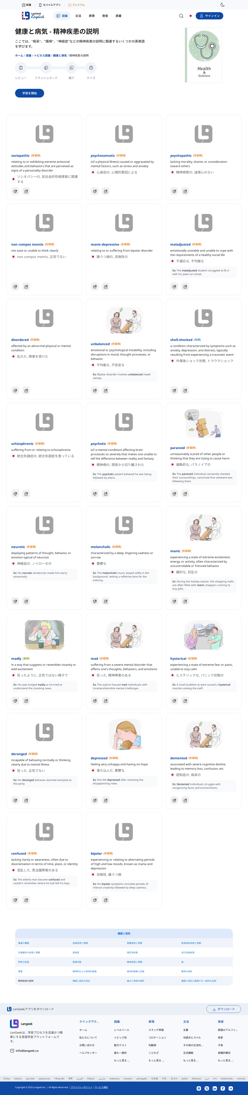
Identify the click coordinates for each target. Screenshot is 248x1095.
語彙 (28, 55)
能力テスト (120, 1045)
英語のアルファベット (228, 1030)
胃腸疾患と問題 (134, 943)
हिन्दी (70, 1078)
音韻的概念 (224, 1052)
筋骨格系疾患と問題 (191, 943)
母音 (220, 1037)
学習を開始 (29, 93)
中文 (164, 1078)
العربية (80, 1078)
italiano (18, 1078)
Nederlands (227, 1078)
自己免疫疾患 (187, 952)
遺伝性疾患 (132, 952)
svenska (241, 1078)
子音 (220, 1045)
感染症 (76, 952)
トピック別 (120, 1037)
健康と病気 (60, 55)
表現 (151, 1022)
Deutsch (128, 1078)
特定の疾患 (23, 961)
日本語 (154, 1078)
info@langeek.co (27, 1051)
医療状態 (77, 961)
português (142, 1078)
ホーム (19, 55)
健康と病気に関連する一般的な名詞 (198, 980)
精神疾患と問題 (134, 961)
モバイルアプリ (52, 5)
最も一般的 (120, 1052)
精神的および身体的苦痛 (85, 971)
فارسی (102, 1078)
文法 (186, 1022)
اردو (207, 1078)
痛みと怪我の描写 (135, 980)
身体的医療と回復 (135, 971)
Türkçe (6, 1078)
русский (30, 1078)
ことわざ (154, 1052)
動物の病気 (186, 971)
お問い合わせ (87, 1045)
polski (185, 1078)
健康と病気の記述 (81, 980)
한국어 (174, 1078)
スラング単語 (156, 1030)
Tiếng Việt (59, 1078)
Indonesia (114, 1078)
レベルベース (121, 1030)
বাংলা (215, 1078)
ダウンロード (226, 1009)
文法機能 (188, 1052)
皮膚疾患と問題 (80, 943)
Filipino (90, 1078)
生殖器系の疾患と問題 (29, 952)
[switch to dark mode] (222, 4)
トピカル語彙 (42, 55)
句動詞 (152, 1045)
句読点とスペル (192, 1037)
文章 (185, 1030)
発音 (221, 1022)
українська (44, 1078)
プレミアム (78, 5)
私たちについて (88, 1037)
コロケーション (157, 1037)
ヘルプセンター (88, 1052)
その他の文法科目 (193, 1045)
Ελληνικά (196, 1078)
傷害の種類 (23, 943)
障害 (20, 971)
